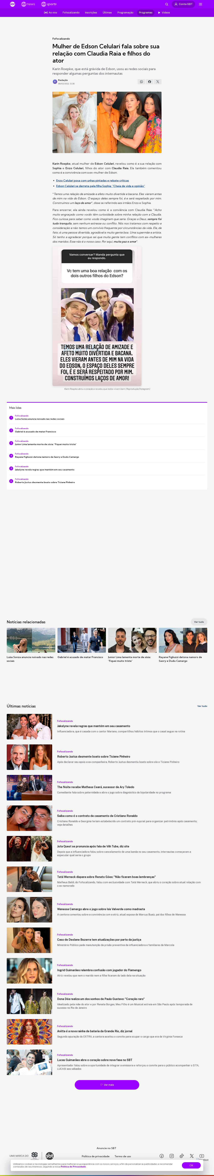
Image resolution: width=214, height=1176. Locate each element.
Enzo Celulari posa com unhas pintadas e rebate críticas (92, 180)
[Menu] (200, 4)
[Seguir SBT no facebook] (161, 1155)
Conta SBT (186, 4)
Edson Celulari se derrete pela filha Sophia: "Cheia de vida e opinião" (100, 186)
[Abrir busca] (167, 4)
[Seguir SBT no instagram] (171, 1155)
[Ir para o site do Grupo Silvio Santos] (26, 1156)
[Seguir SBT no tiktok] (181, 1155)
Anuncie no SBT (106, 1148)
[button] (31, 650)
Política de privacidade (96, 1156)
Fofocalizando (61, 38)
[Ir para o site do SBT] (50, 1156)
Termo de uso (123, 1156)
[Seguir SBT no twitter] (191, 1155)
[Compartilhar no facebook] (149, 81)
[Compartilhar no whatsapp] (141, 81)
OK (191, 1165)
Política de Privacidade (73, 1166)
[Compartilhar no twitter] (158, 81)
